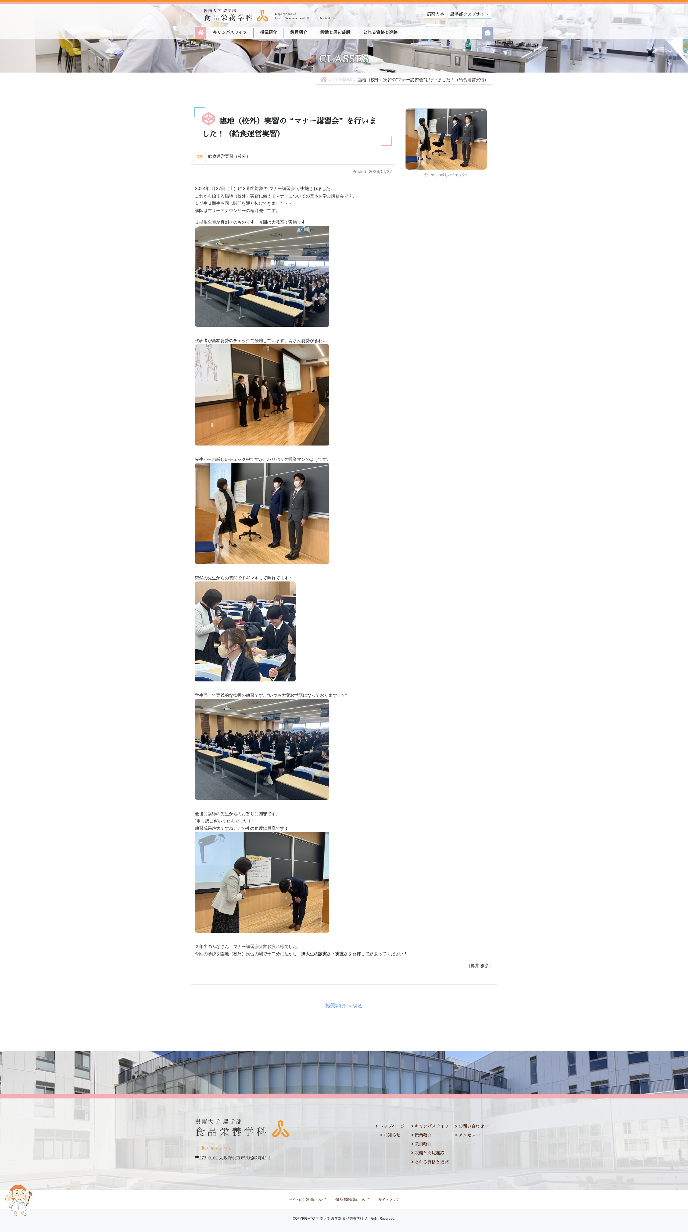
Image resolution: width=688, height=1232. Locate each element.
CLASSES (342, 79)
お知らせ (391, 1135)
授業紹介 (268, 32)
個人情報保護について (352, 1200)
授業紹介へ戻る (344, 1006)
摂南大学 (435, 14)
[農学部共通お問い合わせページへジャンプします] (487, 33)
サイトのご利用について (308, 1200)
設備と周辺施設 (335, 32)
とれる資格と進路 (380, 32)
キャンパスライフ (230, 32)
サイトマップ (388, 1200)
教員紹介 (298, 32)
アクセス (466, 1135)
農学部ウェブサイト (469, 14)
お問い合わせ (470, 1126)
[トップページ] (200, 33)
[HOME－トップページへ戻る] (323, 79)
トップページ (391, 1126)
